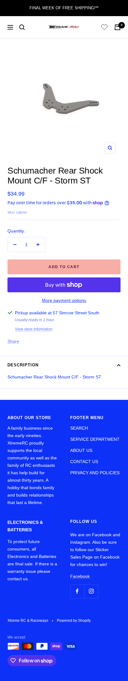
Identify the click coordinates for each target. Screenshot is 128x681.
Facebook (80, 576)
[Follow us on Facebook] (77, 591)
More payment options (64, 300)
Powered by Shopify (74, 620)
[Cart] (117, 27)
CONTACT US (84, 461)
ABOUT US (81, 450)
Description (23, 365)
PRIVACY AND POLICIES (95, 472)
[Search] (22, 27)
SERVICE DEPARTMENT (95, 439)
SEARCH (79, 428)
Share (13, 341)
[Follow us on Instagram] (91, 591)
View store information (34, 329)
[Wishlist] (104, 28)
